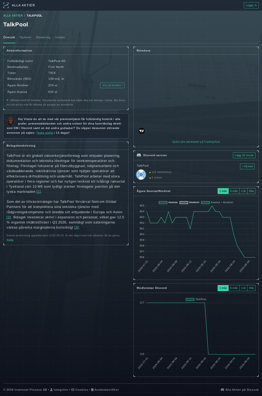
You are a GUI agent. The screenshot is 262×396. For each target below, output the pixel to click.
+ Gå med (247, 166)
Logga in (251, 5)
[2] (9, 217)
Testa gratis (44, 132)
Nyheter (25, 37)
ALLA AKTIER (13, 15)
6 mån (234, 191)
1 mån (223, 191)
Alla (251, 191)
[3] (76, 227)
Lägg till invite (244, 155)
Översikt (9, 37)
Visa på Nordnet (112, 85)
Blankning (43, 37)
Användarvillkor (106, 389)
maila (10, 239)
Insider (60, 37)
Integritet (60, 389)
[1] (38, 192)
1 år (243, 191)
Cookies (81, 389)
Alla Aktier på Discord (242, 389)
